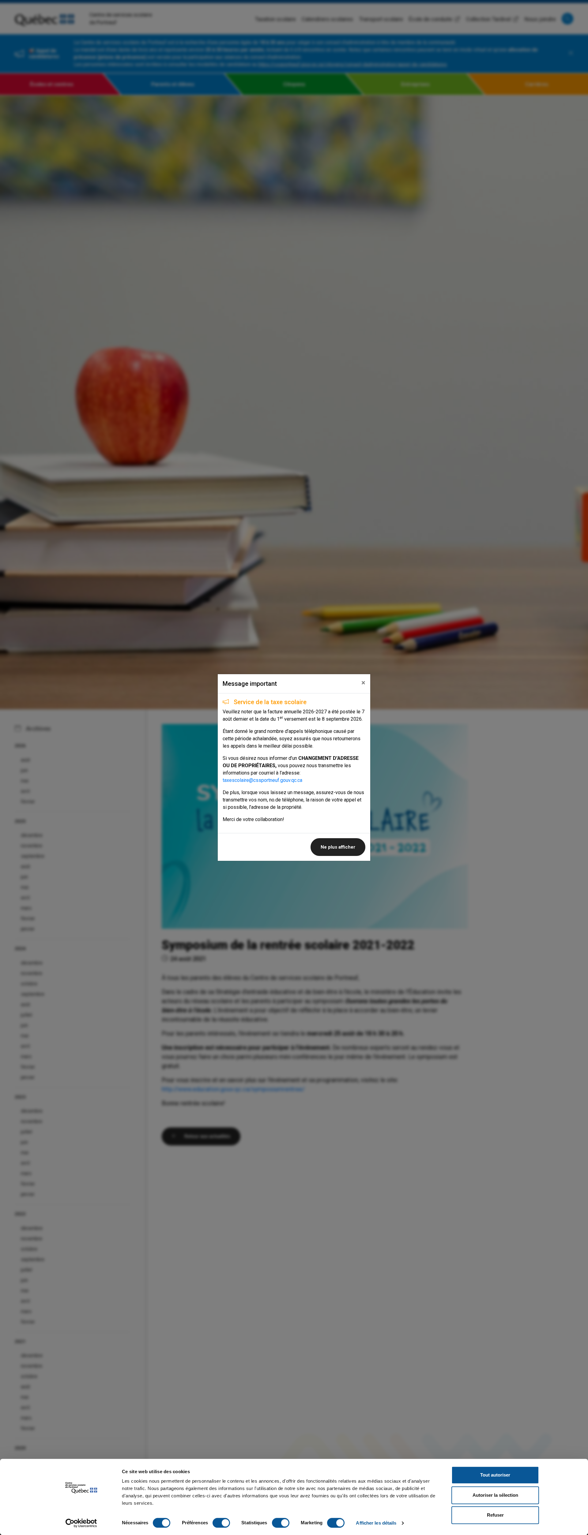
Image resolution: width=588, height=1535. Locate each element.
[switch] (221, 1523)
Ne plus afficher (338, 847)
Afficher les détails (376, 1523)
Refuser (495, 1515)
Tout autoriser (495, 1474)
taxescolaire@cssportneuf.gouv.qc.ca (262, 780)
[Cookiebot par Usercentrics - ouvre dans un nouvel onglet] (81, 1523)
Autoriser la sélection (495, 1495)
